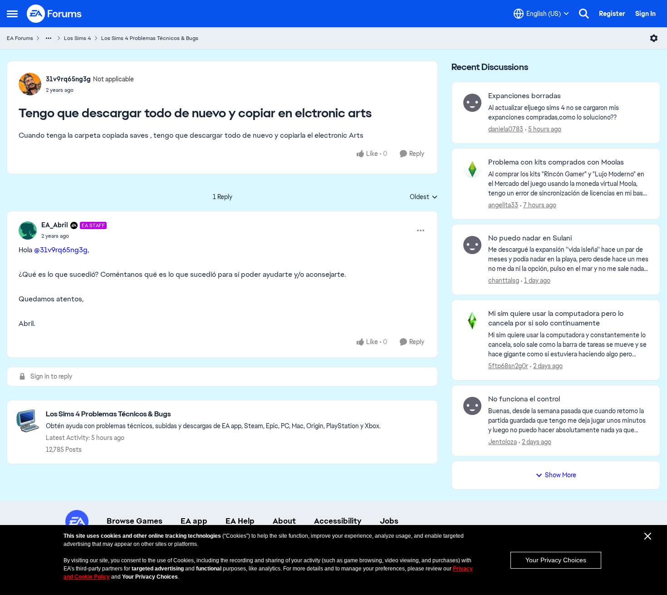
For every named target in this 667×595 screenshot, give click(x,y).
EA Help (240, 521)
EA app (194, 521)
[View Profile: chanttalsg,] (472, 245)
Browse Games (134, 521)
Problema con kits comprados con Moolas (556, 162)
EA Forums (20, 38)
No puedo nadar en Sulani (530, 238)
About (284, 521)
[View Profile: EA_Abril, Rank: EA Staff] (28, 230)
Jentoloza (502, 442)
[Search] (584, 13)
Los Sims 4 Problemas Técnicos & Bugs (149, 38)
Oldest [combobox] (424, 197)
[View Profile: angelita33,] (472, 169)
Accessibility (338, 521)
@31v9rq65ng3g (61, 250)
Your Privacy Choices (555, 560)
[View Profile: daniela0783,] (472, 103)
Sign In (645, 14)
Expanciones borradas (524, 95)
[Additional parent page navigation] (48, 38)
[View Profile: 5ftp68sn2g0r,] (472, 320)
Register (612, 14)
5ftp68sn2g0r (508, 366)
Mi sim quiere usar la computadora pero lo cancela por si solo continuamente (555, 318)
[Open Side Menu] (12, 13)
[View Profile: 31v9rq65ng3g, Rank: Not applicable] (30, 84)
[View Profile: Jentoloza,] (472, 406)
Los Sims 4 (77, 38)
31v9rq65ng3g (68, 79)
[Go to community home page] (54, 14)
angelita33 (503, 205)
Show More (560, 475)
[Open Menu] (653, 38)
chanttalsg (503, 280)
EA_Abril (54, 225)
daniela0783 (505, 129)
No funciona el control (524, 399)
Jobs (389, 521)
